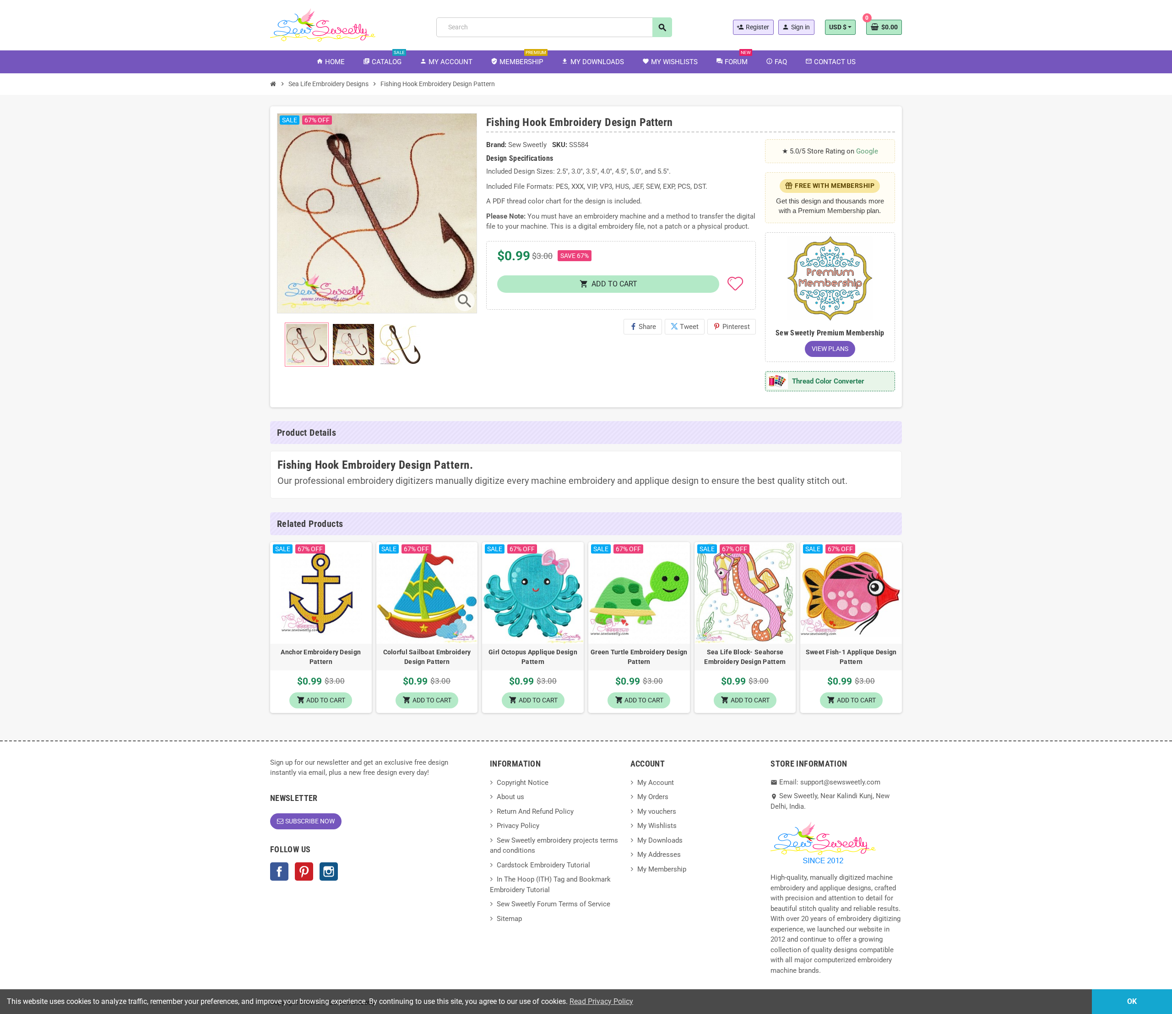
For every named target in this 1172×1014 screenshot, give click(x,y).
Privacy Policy (518, 826)
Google (867, 151)
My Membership (661, 869)
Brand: (496, 145)
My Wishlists (657, 826)
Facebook (279, 871)
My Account (655, 782)
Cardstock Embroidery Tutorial (543, 865)
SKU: (559, 145)
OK (1132, 1001)
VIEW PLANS (830, 348)
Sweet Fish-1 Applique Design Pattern (851, 656)
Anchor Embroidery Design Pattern (321, 656)
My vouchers (656, 811)
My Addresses (659, 854)
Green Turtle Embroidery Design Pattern (639, 656)
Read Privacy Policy (601, 1001)
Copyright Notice (522, 782)
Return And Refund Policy (535, 811)
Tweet (685, 327)
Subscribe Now (310, 821)
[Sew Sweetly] (322, 24)
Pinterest (731, 327)
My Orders (652, 797)
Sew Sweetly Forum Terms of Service (553, 904)
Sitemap (509, 919)
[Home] (273, 83)
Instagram (329, 871)
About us (510, 797)
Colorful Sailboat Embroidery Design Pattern (427, 656)
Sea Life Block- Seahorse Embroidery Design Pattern (745, 656)
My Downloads (660, 840)
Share (642, 327)
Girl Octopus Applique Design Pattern (532, 656)
